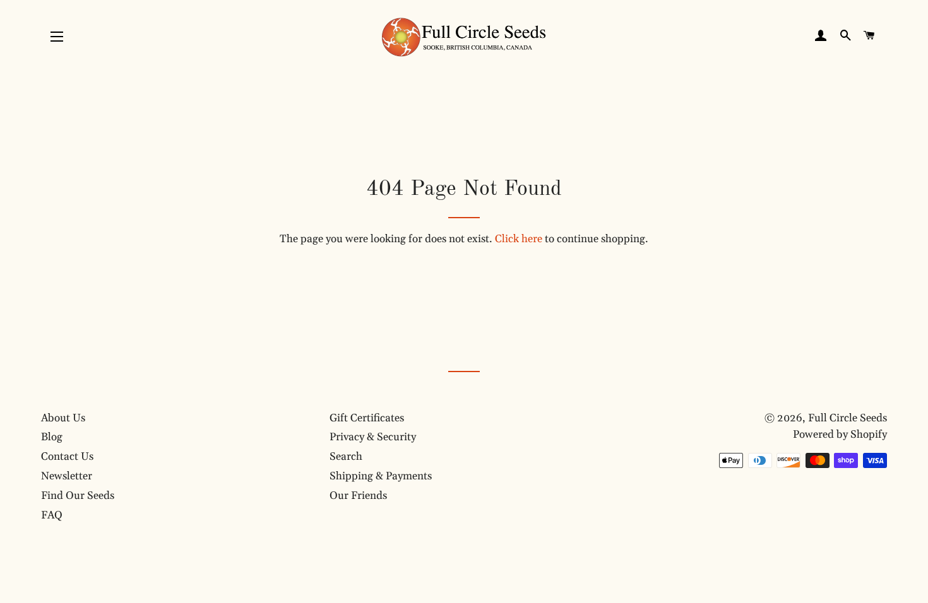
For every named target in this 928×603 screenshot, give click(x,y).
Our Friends (358, 496)
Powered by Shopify (840, 435)
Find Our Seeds (77, 496)
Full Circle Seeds (847, 418)
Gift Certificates (367, 418)
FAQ (51, 515)
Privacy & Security (373, 437)
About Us (63, 418)
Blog (51, 437)
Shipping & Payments (381, 476)
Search (346, 457)
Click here (518, 239)
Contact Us (67, 457)
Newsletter (66, 476)
